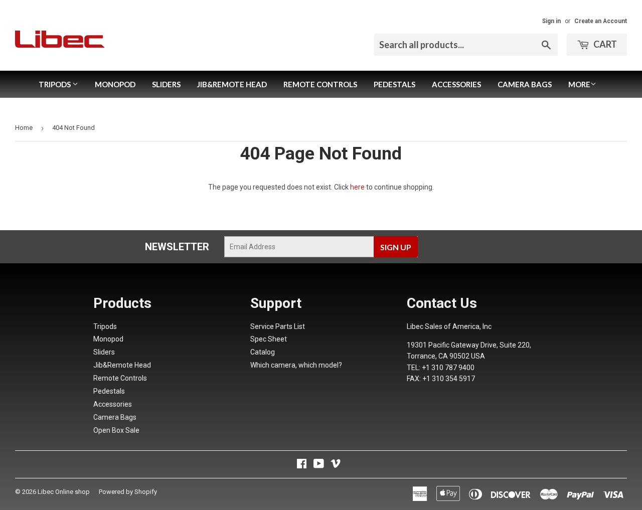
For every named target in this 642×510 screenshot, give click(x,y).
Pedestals (394, 84)
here (357, 187)
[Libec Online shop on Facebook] (301, 465)
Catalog (262, 352)
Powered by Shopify (128, 491)
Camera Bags (525, 84)
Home (24, 127)
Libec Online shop (64, 491)
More (579, 84)
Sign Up (395, 247)
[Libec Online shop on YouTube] (318, 465)
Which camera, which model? (296, 365)
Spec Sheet (268, 339)
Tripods (55, 84)
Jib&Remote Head (232, 84)
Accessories (456, 84)
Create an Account (600, 21)
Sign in (551, 21)
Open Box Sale (116, 430)
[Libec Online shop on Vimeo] (336, 465)
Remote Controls (320, 84)
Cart (604, 44)
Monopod (115, 84)
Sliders (166, 84)
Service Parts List (277, 326)
